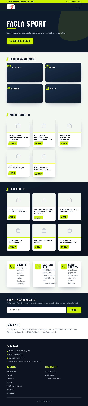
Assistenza (49, 375)
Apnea (9, 375)
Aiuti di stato (50, 371)
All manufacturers (52, 379)
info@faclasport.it (16, 358)
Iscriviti (74, 309)
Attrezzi (10, 390)
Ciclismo (10, 379)
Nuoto (9, 382)
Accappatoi (11, 393)
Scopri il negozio (21, 40)
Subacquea (11, 371)
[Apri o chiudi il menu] (78, 7)
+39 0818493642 (75, 1)
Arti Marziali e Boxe (14, 386)
